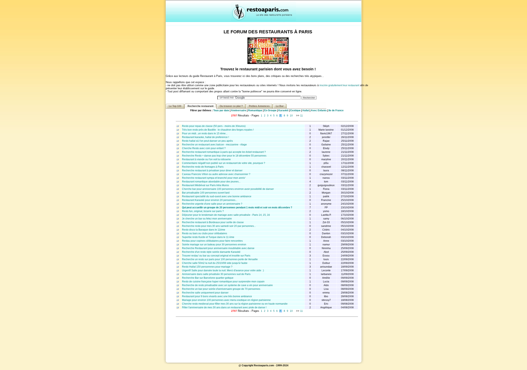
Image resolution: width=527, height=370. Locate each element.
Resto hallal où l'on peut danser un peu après (207, 140)
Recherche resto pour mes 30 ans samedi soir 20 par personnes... (219, 226)
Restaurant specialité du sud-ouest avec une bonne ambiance (216, 196)
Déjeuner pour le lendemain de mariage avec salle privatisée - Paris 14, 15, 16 (226, 214)
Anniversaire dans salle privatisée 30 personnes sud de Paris (216, 274)
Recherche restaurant (200, 106)
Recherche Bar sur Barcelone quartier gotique (207, 277)
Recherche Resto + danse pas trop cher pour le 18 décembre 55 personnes (224, 155)
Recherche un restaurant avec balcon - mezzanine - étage (214, 144)
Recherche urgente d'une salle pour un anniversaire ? (212, 203)
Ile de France (336, 110)
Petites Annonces (259, 106)
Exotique (295, 110)
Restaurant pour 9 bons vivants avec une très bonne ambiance (217, 296)
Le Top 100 (175, 106)
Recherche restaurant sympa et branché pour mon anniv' (213, 177)
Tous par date (221, 110)
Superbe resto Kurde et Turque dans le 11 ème (208, 237)
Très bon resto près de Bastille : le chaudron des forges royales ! (218, 129)
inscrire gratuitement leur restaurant (339, 85)
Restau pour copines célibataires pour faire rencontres (212, 240)
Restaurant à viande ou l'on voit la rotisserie (206, 159)
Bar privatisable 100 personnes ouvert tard (206, 192)
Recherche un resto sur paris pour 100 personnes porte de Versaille (220, 259)
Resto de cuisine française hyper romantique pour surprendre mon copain (223, 281)
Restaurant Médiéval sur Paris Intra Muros (205, 185)
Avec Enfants (319, 110)
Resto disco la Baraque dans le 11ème (203, 229)
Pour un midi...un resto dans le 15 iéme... (204, 133)
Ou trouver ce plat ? (231, 106)
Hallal (305, 110)
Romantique (255, 110)
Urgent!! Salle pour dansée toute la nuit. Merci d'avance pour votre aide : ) (223, 270)
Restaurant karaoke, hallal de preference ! (205, 137)
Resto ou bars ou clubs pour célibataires (204, 233)
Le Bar (280, 106)
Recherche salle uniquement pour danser (205, 292)
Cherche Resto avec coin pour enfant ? (204, 148)
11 (301, 115)
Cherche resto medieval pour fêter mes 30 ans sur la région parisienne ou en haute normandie (235, 303)
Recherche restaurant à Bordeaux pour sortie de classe (213, 222)
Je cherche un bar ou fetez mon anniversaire (207, 218)
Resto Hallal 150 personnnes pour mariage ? (207, 266)
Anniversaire (238, 110)
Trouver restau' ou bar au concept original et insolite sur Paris (216, 255)
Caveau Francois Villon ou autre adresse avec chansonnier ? (216, 174)
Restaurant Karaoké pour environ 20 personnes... (209, 200)
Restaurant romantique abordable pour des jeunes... (211, 181)
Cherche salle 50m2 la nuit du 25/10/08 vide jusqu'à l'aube (214, 263)
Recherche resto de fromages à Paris (203, 166)
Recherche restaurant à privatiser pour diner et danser (212, 170)
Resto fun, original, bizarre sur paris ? (203, 211)
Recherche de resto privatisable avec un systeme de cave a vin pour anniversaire (227, 285)
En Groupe (270, 110)
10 (291, 115)
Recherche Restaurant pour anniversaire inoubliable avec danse (218, 248)
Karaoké (283, 110)
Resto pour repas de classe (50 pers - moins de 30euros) (214, 126)
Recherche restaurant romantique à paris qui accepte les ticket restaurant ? (224, 152)
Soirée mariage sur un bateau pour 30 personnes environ (214, 244)
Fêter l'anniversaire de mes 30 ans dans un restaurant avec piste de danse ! (224, 307)
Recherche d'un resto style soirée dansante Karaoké (211, 252)
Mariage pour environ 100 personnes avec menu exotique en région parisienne (226, 300)
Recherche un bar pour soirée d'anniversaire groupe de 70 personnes (221, 289)
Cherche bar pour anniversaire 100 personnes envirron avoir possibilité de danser (228, 189)
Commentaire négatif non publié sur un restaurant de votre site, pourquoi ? (223, 163)
